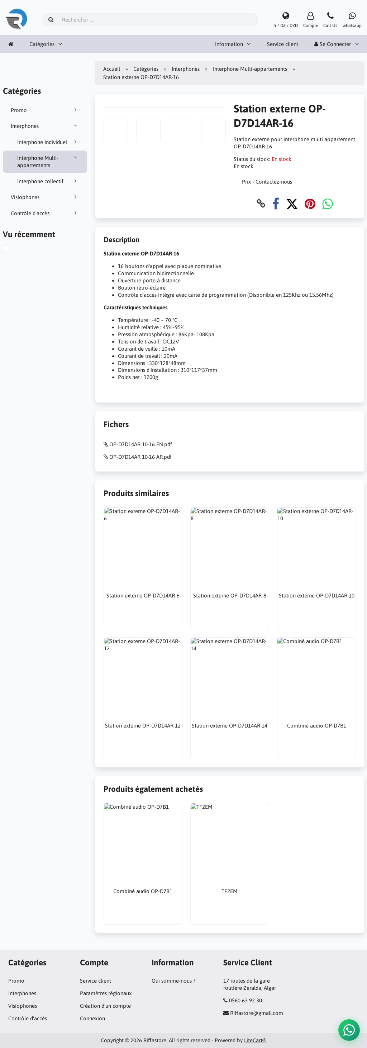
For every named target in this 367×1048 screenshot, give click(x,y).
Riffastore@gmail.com (256, 1013)
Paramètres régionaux (106, 993)
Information (229, 44)
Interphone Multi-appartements (37, 161)
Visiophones (25, 197)
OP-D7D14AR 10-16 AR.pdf (140, 457)
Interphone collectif (40, 181)
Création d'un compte (105, 1006)
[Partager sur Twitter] (292, 203)
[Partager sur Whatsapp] (327, 203)
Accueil (111, 69)
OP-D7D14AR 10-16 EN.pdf (140, 444)
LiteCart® (255, 1040)
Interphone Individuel (42, 142)
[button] (349, 1030)
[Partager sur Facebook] (275, 203)
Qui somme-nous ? (174, 981)
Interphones (25, 126)
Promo (19, 110)
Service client (282, 44)
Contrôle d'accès (30, 213)
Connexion (92, 1018)
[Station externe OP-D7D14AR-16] (14, 249)
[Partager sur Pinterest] (310, 203)
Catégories (41, 44)
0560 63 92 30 (245, 1000)
